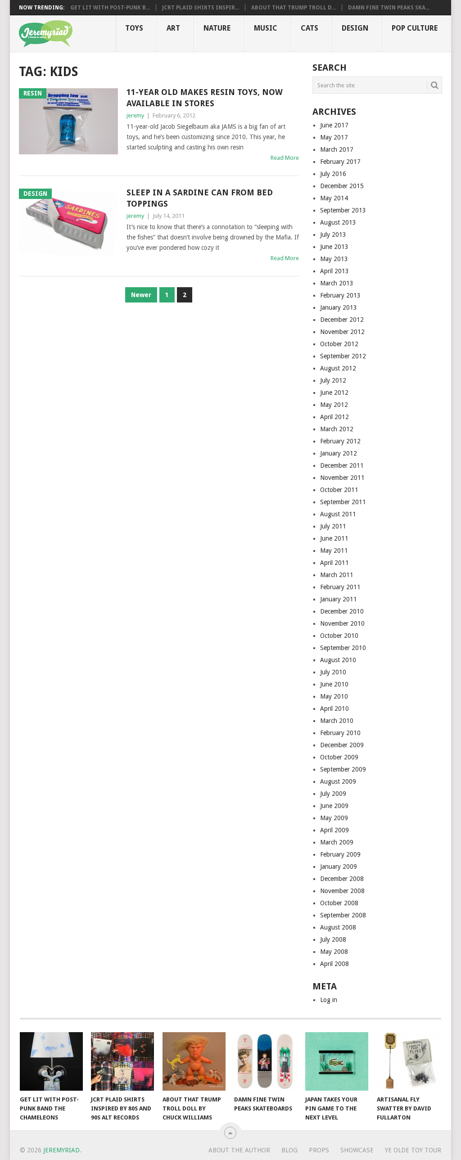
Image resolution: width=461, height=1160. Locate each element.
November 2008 (342, 890)
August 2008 (338, 927)
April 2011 (334, 562)
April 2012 (334, 416)
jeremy (135, 115)
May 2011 (334, 550)
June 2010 (334, 684)
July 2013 (333, 234)
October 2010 (339, 635)
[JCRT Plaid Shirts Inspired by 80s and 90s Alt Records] (122, 1061)
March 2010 (336, 720)
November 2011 (342, 477)
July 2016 (333, 173)
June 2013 (334, 246)
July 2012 (333, 380)
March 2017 (336, 149)
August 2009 (338, 781)
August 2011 (338, 514)
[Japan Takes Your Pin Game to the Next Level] (336, 1061)
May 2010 (334, 696)
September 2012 (343, 356)
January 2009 (338, 866)
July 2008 (333, 939)
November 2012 (342, 331)
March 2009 (336, 842)
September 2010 (343, 647)
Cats (309, 28)
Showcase (357, 1150)
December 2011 (342, 465)
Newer (141, 294)
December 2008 (342, 878)
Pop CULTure (415, 28)
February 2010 (340, 732)
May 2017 (334, 137)
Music (265, 28)
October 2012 (339, 344)
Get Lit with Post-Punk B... (110, 8)
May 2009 (334, 817)
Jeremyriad (61, 1150)
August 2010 (338, 660)
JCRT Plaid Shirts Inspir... (200, 8)
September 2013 (343, 210)
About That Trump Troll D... (293, 8)
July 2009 (333, 793)
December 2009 (342, 745)
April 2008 (334, 963)
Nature (216, 28)
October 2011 (339, 489)
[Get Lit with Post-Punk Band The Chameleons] (51, 1061)
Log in (328, 999)
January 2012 (338, 453)
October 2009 (339, 757)
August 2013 (338, 222)
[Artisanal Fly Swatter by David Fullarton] (408, 1061)
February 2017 (340, 161)
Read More (285, 157)
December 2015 (342, 186)
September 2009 (343, 769)
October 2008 (339, 903)
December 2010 (342, 611)
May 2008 (334, 951)
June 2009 (334, 805)
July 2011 (333, 526)
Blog (289, 1150)
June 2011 (334, 538)
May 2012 (334, 404)
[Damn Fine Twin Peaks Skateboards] (265, 1061)
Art (173, 28)
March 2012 (336, 429)
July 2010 (333, 672)
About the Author (239, 1150)
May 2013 (334, 258)
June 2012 (334, 392)
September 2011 (343, 502)
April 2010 (334, 708)
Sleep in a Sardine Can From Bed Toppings (200, 198)
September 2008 (343, 915)
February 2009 (340, 854)
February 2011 (340, 587)
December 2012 (342, 319)
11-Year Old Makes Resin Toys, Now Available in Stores (205, 97)
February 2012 (340, 441)
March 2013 (336, 283)
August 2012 (338, 368)
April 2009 (334, 830)
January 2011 (338, 599)
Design (355, 28)
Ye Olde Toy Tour (413, 1150)
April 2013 (334, 271)
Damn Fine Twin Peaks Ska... (388, 8)
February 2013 (340, 295)
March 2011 (336, 574)
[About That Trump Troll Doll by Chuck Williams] (194, 1061)
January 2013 (338, 307)
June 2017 (334, 125)
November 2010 (342, 623)
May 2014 (334, 198)
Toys (134, 28)
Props (319, 1150)
